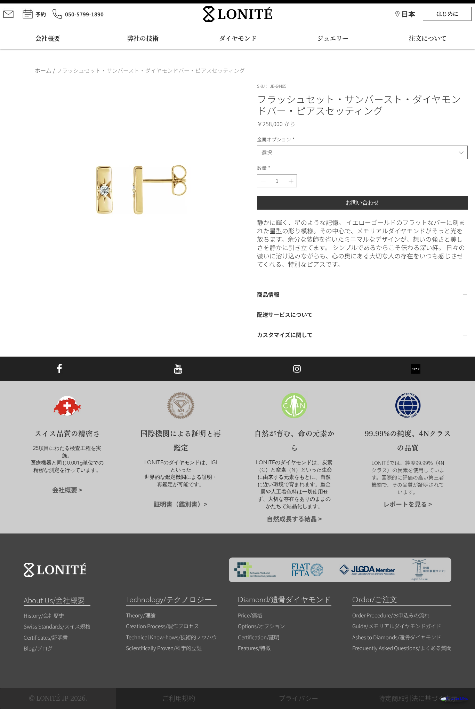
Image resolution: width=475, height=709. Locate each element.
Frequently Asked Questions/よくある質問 (401, 648)
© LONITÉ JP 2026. (58, 698)
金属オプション (276, 139)
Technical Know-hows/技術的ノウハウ (171, 637)
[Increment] (291, 181)
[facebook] (59, 369)
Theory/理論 (140, 615)
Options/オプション (261, 626)
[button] (408, 14)
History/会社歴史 (44, 615)
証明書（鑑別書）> (181, 503)
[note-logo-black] (415, 369)
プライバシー (298, 698)
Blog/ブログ (38, 648)
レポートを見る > (407, 503)
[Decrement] (262, 181)
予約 (40, 14)
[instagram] (297, 369)
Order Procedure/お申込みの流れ (390, 615)
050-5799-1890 (84, 14)
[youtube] (178, 369)
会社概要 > (67, 489)
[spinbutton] (277, 181)
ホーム (43, 70)
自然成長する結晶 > (294, 518)
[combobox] (362, 152)
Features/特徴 (254, 648)
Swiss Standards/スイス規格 (57, 626)
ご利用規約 (178, 698)
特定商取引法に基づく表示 (418, 698)
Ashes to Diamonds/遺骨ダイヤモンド (396, 637)
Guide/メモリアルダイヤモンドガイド (396, 626)
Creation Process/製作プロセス (162, 626)
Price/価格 (250, 615)
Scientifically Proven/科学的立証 (164, 648)
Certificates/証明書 (46, 637)
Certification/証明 (258, 637)
